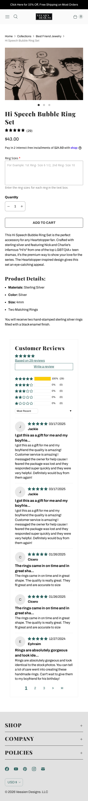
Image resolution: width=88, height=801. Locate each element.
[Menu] (7, 17)
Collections (24, 36)
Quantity (11, 197)
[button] (24, 379)
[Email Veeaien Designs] (45, 768)
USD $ (12, 782)
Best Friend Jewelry (48, 36)
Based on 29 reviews (30, 360)
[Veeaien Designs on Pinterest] (27, 768)
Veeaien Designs (28, 792)
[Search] (15, 17)
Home (9, 36)
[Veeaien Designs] (44, 16)
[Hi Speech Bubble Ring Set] (44, 74)
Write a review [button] (44, 366)
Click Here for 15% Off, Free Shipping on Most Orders (44, 4)
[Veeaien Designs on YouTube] (18, 768)
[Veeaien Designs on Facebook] (9, 768)
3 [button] (44, 688)
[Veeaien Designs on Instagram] (36, 768)
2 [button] (35, 688)
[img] (38, 424)
